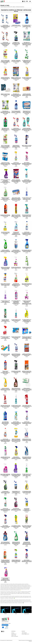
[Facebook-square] (22, 1)
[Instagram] (24, 1)
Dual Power (26, 613)
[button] (30, 1)
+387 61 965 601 (24, 632)
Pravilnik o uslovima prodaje (6, 623)
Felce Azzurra (16, 613)
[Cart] (27, 1)
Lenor (5, 613)
